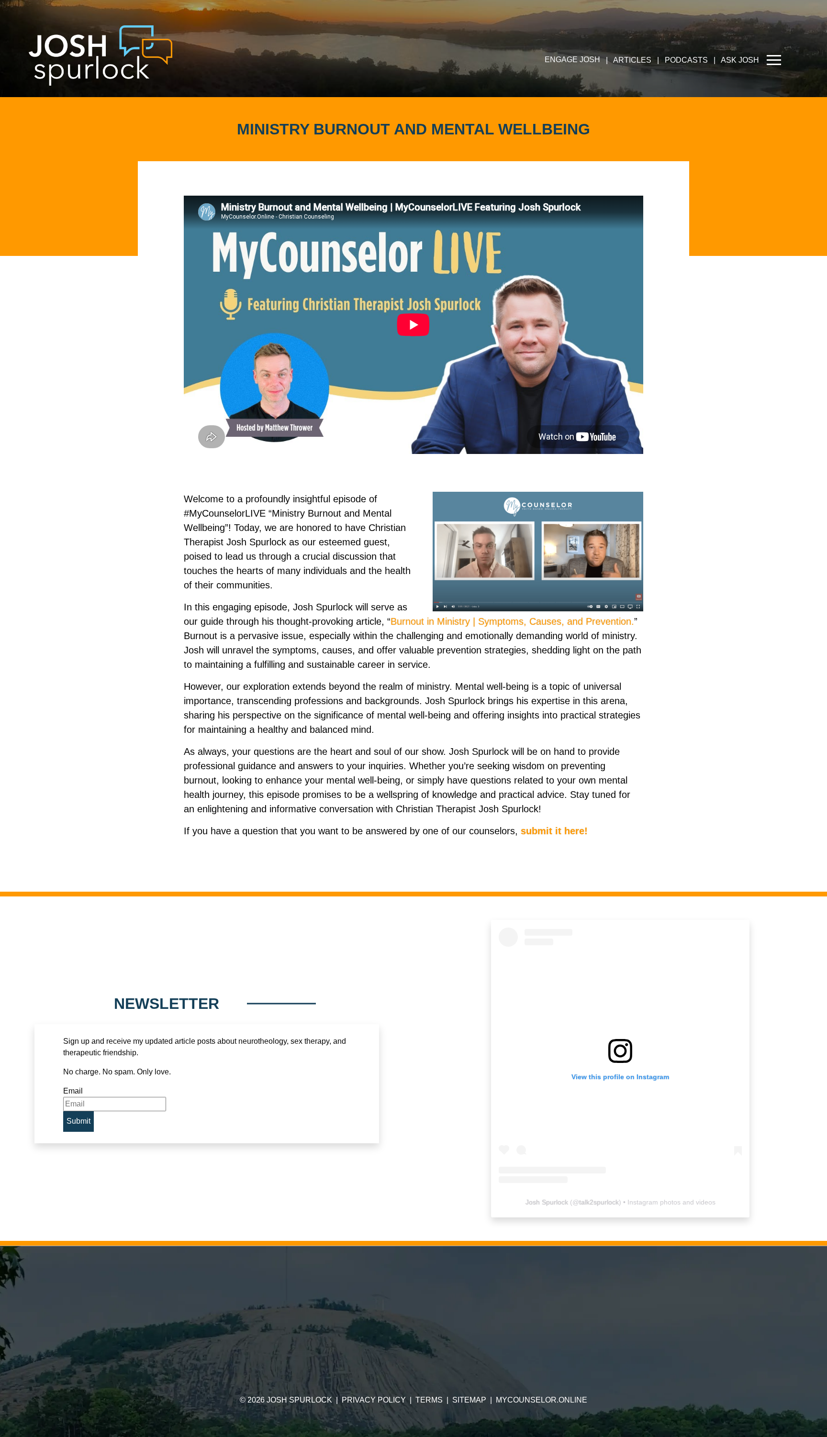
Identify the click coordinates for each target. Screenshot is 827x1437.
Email (73, 1091)
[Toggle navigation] (774, 60)
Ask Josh (740, 60)
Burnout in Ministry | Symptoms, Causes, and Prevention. (512, 621)
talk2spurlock (599, 1202)
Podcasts (686, 60)
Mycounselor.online (541, 1400)
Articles (632, 60)
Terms (429, 1400)
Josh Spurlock (546, 1202)
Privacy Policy (374, 1400)
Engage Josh (572, 60)
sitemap (469, 1400)
